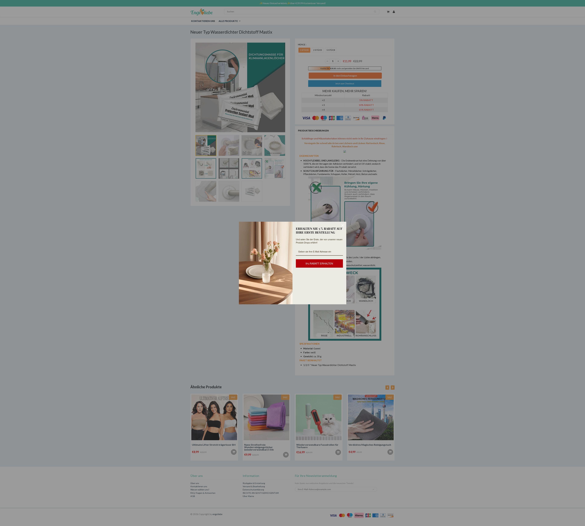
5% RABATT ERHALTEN (319, 263)
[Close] (342, 225)
